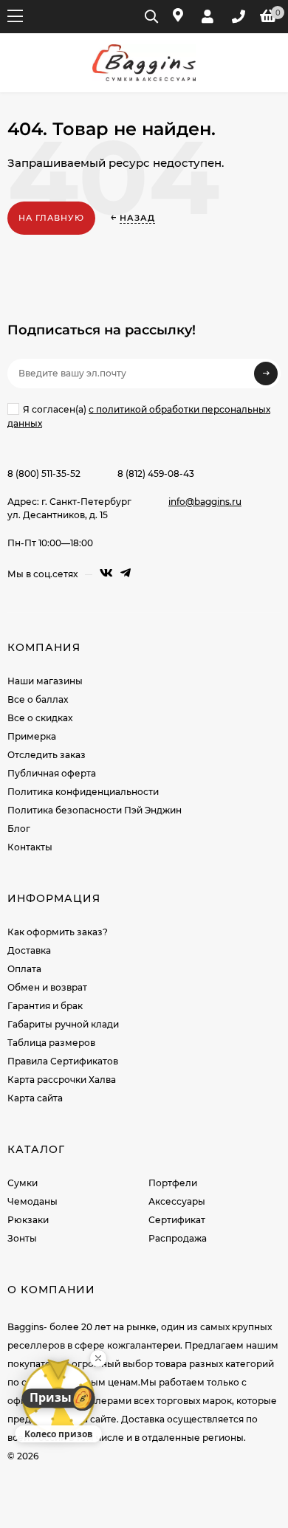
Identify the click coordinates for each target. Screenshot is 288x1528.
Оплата (24, 968)
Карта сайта (35, 1098)
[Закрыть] (98, 1358)
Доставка (29, 950)
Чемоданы (32, 1201)
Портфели (172, 1182)
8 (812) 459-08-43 (155, 473)
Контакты (29, 847)
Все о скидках (39, 717)
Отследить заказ (46, 754)
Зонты (22, 1238)
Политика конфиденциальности (83, 791)
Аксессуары (176, 1201)
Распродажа (177, 1238)
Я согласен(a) (138, 416)
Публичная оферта (51, 773)
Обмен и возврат (47, 987)
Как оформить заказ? (57, 931)
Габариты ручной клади (63, 1024)
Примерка (31, 736)
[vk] (106, 573)
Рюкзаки (28, 1219)
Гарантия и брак (45, 1005)
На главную (51, 218)
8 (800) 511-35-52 (43, 473)
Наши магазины (45, 680)
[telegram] (125, 573)
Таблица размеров (51, 1042)
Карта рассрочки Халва (61, 1079)
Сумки (22, 1182)
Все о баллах (37, 699)
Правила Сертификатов (62, 1061)
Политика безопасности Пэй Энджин (94, 810)
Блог (18, 828)
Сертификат (176, 1219)
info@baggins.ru (204, 501)
